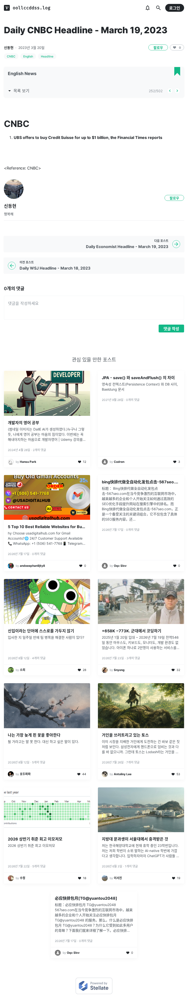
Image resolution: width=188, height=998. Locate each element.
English (28, 56)
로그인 (174, 8)
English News (22, 73)
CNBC (11, 56)
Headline (47, 56)
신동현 (8, 47)
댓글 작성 (171, 328)
